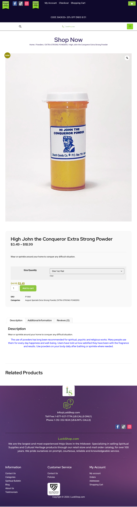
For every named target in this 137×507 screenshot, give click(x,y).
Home (31, 45)
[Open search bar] (20, 26)
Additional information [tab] (40, 320)
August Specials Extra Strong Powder (40, 300)
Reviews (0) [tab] (63, 320)
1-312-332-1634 (62, 420)
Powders (39, 45)
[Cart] (132, 3)
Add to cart (28, 288)
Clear (52, 276)
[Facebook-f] (15, 3)
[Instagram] (26, 3)
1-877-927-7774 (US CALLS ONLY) (73, 416)
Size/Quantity (30, 270)
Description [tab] (16, 320)
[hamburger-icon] (130, 26)
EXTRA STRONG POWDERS (56, 45)
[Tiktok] (21, 3)
